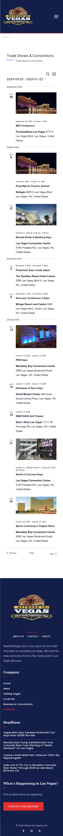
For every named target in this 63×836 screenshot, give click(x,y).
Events (10, 60)
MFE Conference (25, 125)
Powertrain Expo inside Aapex (33, 270)
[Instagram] (31, 831)
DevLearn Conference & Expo (33, 298)
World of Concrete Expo (29, 474)
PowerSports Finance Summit (33, 186)
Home (6, 36)
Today (31, 553)
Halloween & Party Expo (29, 388)
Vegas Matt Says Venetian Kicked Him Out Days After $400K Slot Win (29, 734)
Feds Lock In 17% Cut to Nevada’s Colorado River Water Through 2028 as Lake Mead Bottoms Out (29, 767)
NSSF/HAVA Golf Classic (30, 416)
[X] (39, 831)
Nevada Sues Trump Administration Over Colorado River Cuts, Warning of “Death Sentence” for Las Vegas (28, 745)
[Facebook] (23, 831)
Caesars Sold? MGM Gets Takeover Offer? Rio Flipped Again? (31, 756)
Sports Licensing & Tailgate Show (35, 526)
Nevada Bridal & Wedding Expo (34, 237)
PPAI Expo (22, 360)
